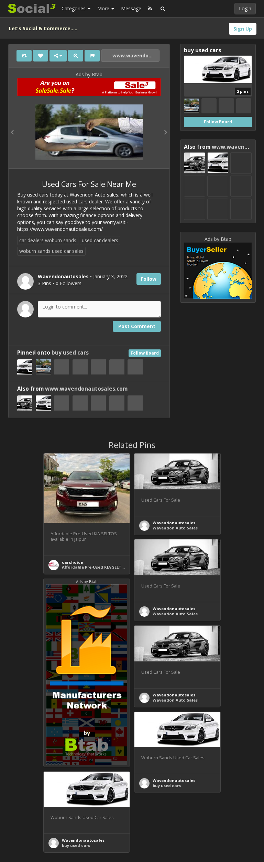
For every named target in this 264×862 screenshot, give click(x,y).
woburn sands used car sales (51, 251)
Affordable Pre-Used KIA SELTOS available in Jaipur (114, 567)
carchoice (72, 562)
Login (245, 8)
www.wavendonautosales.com (135, 55)
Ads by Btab (89, 74)
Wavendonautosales (174, 522)
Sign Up (242, 28)
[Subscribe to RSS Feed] (150, 8)
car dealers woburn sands (47, 240)
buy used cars (70, 352)
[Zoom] (75, 55)
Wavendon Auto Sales (175, 527)
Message (131, 8)
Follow (148, 279)
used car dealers (100, 240)
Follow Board (145, 353)
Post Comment (136, 326)
